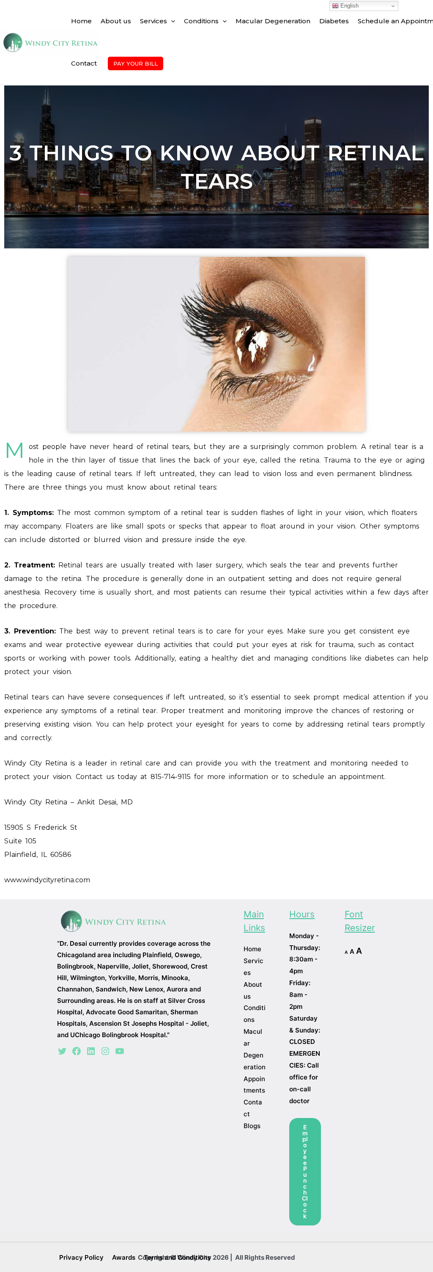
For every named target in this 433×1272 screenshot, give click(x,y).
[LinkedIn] (91, 1051)
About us (116, 21)
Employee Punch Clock (305, 1171)
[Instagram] (105, 1051)
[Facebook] (76, 1051)
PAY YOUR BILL (135, 63)
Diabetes (334, 21)
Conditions (201, 21)
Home (81, 21)
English (349, 6)
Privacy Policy (81, 1257)
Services (153, 21)
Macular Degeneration (273, 21)
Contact (84, 63)
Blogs (252, 1126)
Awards (123, 1257)
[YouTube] (120, 1051)
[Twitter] (62, 1051)
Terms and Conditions (177, 1257)
